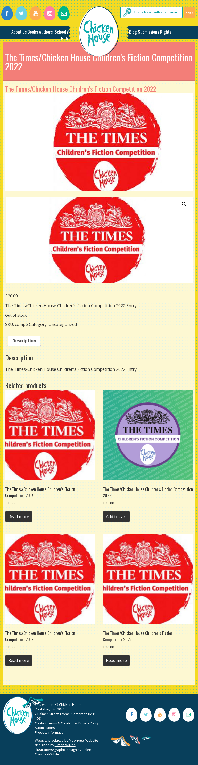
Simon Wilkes (65, 745)
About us (19, 31)
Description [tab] (24, 340)
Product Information (50, 732)
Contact (40, 723)
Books (33, 31)
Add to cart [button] (116, 516)
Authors (46, 31)
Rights (165, 31)
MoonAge (76, 740)
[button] (184, 204)
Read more (18, 516)
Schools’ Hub (62, 35)
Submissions (148, 31)
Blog (133, 31)
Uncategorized (62, 324)
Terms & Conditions (62, 723)
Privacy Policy (88, 723)
